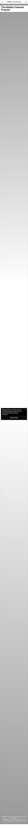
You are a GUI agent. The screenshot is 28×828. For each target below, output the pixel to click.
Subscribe (14, 418)
